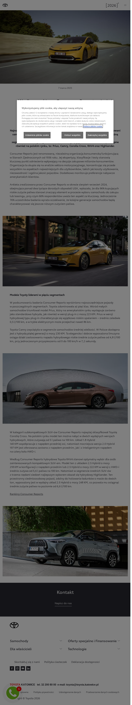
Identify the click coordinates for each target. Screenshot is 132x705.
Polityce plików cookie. (93, 126)
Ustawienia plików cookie (37, 135)
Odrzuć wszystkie (72, 135)
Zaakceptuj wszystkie (97, 135)
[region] (65, 121)
